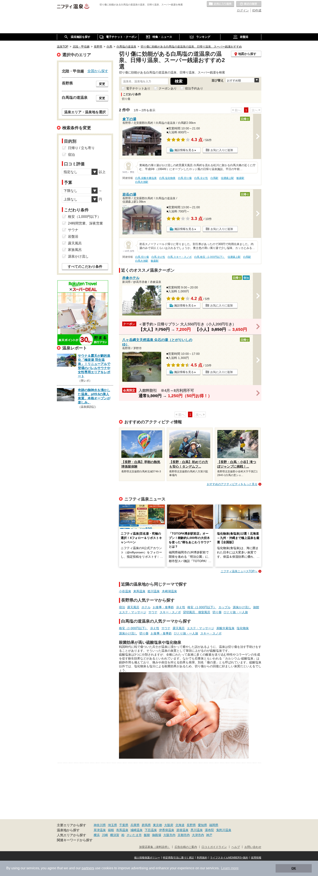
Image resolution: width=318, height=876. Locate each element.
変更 (102, 84)
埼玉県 (112, 825)
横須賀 (114, 835)
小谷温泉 (125, 591)
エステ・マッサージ (132, 612)
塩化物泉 (243, 628)
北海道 (180, 825)
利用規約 (202, 857)
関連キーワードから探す (75, 840)
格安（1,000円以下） (201, 607)
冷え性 (180, 607)
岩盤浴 (73, 236)
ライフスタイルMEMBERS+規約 (229, 857)
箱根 (111, 830)
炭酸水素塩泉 (225, 628)
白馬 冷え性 (201, 178)
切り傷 (217, 612)
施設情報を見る (184, 150)
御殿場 (156, 835)
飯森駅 (240, 178)
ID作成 (256, 10)
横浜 (97, 835)
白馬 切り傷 (185, 178)
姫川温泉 (154, 591)
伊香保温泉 (166, 830)
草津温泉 (100, 830)
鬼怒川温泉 (223, 830)
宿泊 (122, 607)
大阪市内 (169, 835)
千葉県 (123, 825)
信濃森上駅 (227, 178)
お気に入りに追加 (221, 150)
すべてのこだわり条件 (85, 266)
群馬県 (146, 825)
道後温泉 (182, 830)
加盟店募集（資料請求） (154, 847)
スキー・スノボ (170, 612)
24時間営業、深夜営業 (85, 223)
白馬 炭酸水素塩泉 (146, 178)
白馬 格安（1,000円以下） (209, 256)
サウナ (152, 612)
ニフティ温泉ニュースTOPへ (239, 571)
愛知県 (202, 825)
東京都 (157, 825)
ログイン (243, 10)
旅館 (256, 607)
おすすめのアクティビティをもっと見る (232, 484)
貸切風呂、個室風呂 (196, 612)
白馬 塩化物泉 (167, 178)
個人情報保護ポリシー (147, 857)
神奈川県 (100, 825)
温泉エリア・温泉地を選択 (85, 112)
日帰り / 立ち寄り (81, 148)
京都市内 (184, 835)
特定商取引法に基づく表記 (178, 857)
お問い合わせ (252, 847)
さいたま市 (134, 835)
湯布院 (209, 830)
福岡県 (213, 825)
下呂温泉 (151, 830)
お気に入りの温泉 (220, 4)
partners (88, 868)
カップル (224, 607)
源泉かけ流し (242, 607)
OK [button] (293, 868)
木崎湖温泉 (169, 591)
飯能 (147, 835)
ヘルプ (235, 847)
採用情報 (256, 857)
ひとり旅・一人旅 (236, 612)
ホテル (146, 607)
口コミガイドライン (214, 847)
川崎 (105, 835)
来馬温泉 (139, 591)
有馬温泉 (122, 830)
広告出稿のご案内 (186, 847)
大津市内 (198, 835)
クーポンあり (168, 88)
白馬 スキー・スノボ (180, 256)
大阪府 (168, 825)
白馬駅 (214, 178)
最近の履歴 (248, 4)
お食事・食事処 (163, 607)
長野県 (191, 825)
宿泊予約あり (194, 88)
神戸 (209, 835)
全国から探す (97, 71)
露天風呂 (133, 607)
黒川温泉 (197, 830)
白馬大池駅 (141, 181)
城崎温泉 (136, 830)
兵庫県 (135, 825)
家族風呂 (75, 250)
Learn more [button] (230, 868)
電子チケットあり (138, 88)
